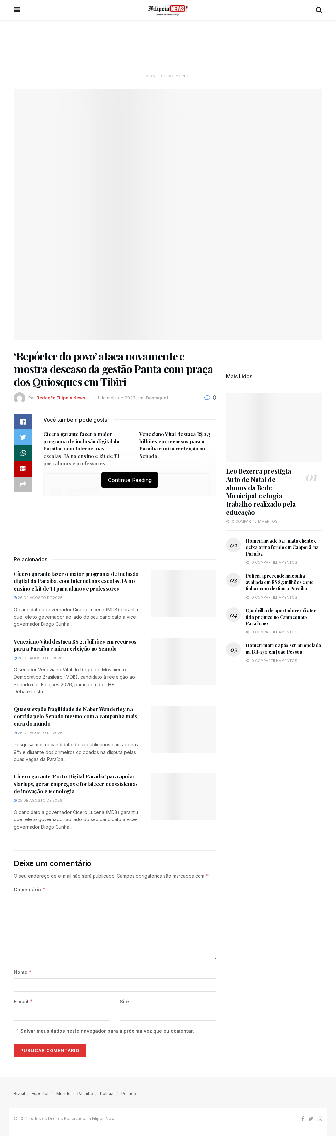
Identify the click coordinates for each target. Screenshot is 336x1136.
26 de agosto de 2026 (40, 597)
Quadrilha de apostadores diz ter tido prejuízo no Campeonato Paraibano (281, 616)
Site (124, 1001)
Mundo (63, 1093)
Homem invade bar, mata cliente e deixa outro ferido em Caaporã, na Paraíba (282, 547)
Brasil (19, 1093)
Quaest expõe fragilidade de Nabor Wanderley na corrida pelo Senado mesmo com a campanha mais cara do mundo (75, 716)
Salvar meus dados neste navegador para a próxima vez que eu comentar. (107, 1031)
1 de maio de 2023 (116, 397)
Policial (107, 1093)
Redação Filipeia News (60, 397)
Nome (23, 972)
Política (128, 1093)
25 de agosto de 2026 (39, 800)
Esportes (41, 1093)
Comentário (30, 889)
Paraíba (85, 1093)
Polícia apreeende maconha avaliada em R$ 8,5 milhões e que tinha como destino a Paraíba (280, 582)
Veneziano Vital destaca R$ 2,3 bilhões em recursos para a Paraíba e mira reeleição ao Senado (75, 645)
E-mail (23, 1001)
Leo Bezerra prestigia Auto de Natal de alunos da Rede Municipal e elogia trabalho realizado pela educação (261, 491)
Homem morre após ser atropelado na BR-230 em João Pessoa (283, 648)
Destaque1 (157, 397)
